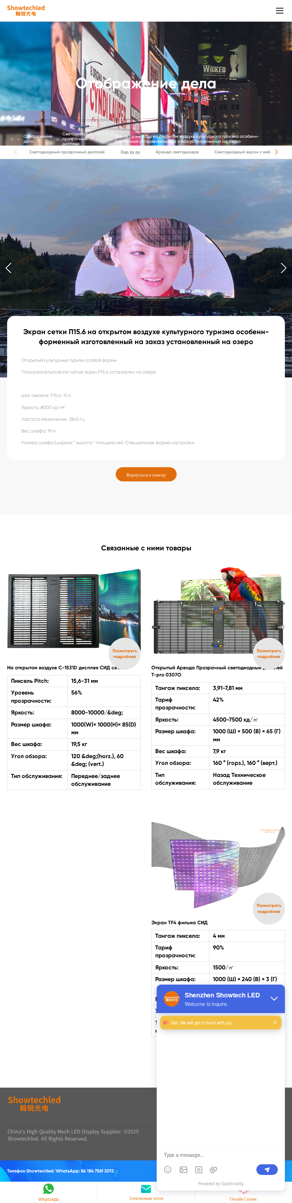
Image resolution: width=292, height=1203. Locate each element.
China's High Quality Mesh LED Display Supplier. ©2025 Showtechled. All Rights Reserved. (73, 1135)
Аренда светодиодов (177, 151)
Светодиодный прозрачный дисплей (77, 138)
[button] (276, 152)
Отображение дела (38, 139)
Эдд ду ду (130, 151)
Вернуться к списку (146, 474)
